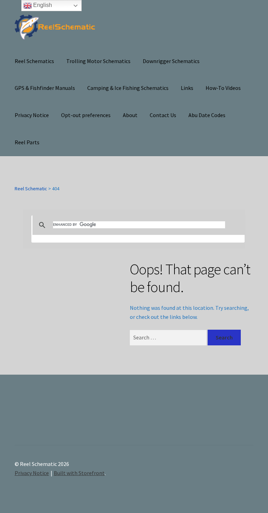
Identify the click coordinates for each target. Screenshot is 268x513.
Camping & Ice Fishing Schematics (128, 87)
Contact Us (163, 115)
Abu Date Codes (206, 115)
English (42, 5)
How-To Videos (223, 87)
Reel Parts (27, 142)
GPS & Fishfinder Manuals (45, 87)
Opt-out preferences (86, 115)
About (130, 115)
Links (187, 87)
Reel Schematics (34, 61)
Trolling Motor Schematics (98, 61)
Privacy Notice (32, 115)
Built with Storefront (79, 472)
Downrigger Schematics (171, 61)
